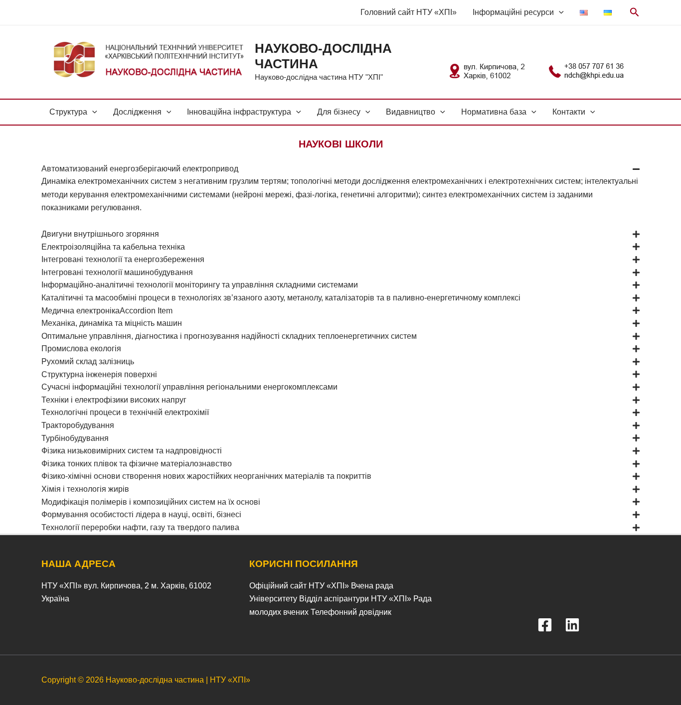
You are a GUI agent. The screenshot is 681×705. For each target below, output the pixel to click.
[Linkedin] (572, 624)
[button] (340, 168)
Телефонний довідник (351, 612)
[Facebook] (544, 624)
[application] (559, 12)
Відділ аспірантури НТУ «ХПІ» (355, 598)
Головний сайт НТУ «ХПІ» (408, 12)
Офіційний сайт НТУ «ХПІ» (299, 585)
